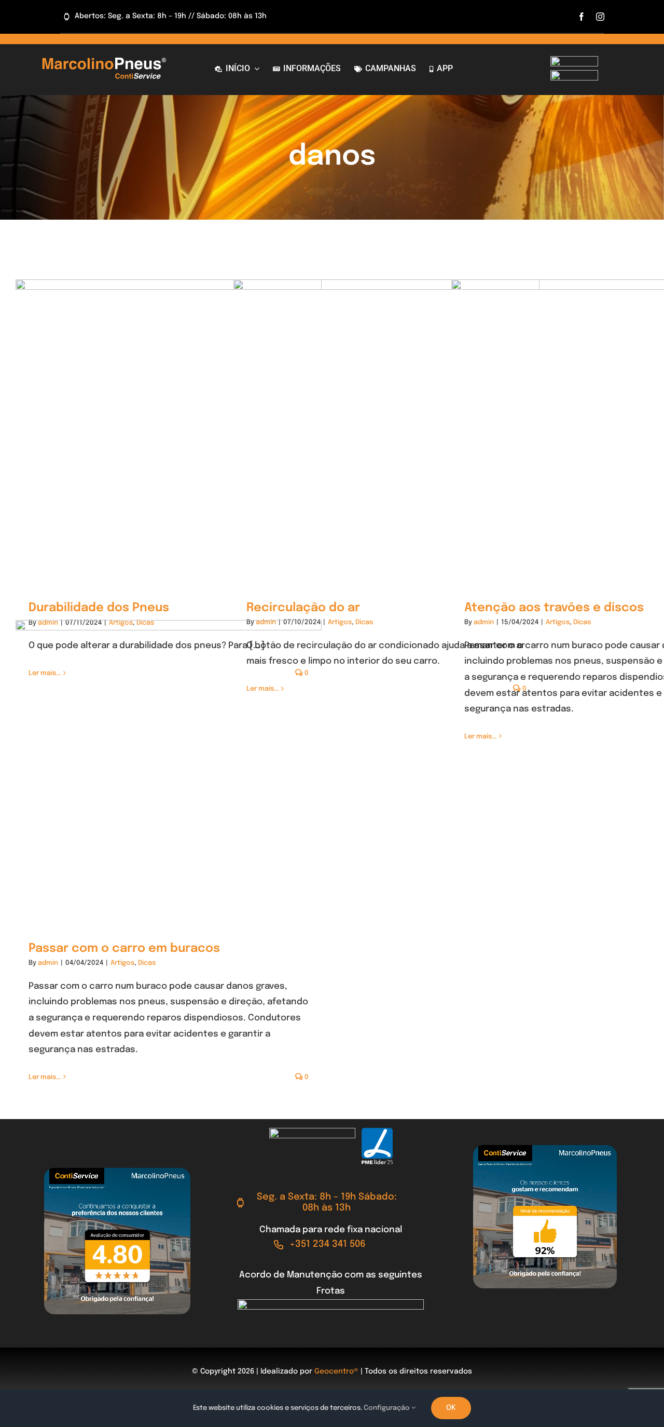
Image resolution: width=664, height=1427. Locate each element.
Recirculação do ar (303, 608)
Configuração (387, 1408)
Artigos (340, 622)
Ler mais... (480, 736)
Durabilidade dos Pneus (99, 608)
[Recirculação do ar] (386, 432)
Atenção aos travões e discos (554, 608)
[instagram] (600, 16)
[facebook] (581, 16)
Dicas (364, 622)
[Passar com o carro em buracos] (169, 773)
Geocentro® (336, 1371)
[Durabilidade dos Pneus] (169, 432)
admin (484, 622)
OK (451, 1407)
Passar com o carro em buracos (124, 948)
